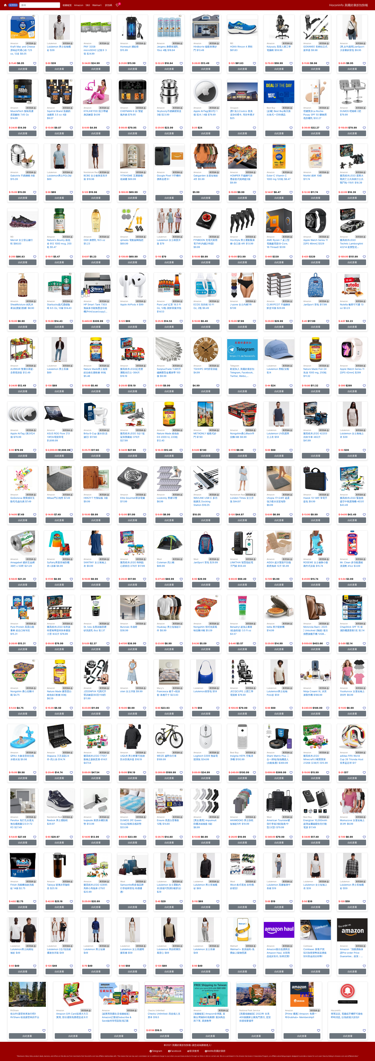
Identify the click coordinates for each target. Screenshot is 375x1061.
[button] (13, 5)
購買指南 (29, 43)
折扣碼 (108, 5)
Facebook (175, 1050)
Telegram (157, 1050)
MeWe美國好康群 (216, 1050)
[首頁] (5, 5)
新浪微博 (194, 1050)
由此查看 (22, 68)
